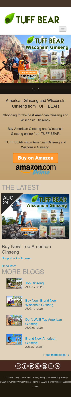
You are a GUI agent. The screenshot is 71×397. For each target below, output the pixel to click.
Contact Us (26, 377)
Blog (17, 377)
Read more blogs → (56, 355)
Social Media (52, 377)
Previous (5, 67)
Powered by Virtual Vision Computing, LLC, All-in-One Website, (34, 382)
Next (66, 67)
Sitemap (64, 377)
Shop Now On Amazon (16, 258)
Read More (9, 266)
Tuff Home (8, 377)
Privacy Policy (39, 377)
